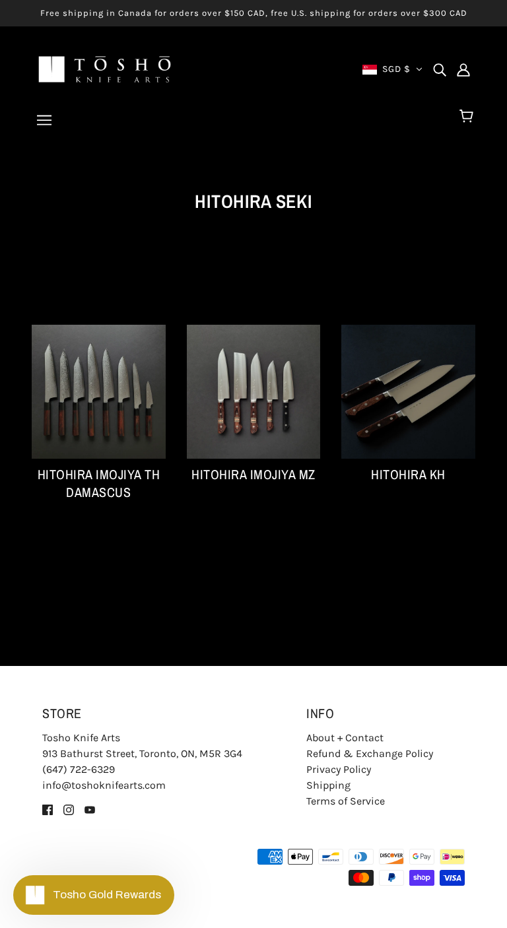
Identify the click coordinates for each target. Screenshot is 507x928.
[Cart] (468, 116)
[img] (440, 69)
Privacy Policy (338, 769)
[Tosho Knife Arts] (104, 68)
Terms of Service (345, 801)
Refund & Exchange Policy (369, 753)
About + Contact (345, 737)
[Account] (463, 69)
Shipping (328, 785)
